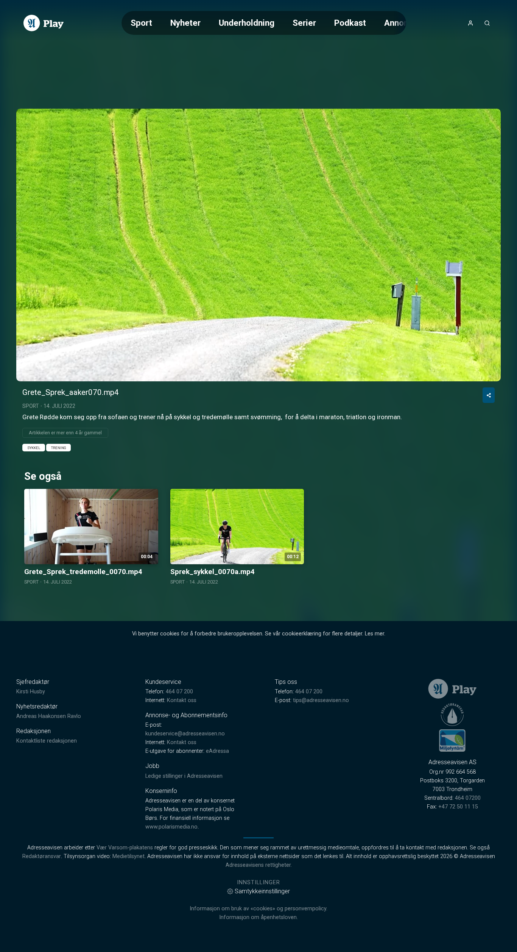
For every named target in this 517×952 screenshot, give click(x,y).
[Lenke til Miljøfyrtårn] (452, 740)
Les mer (374, 634)
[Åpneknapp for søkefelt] (487, 23)
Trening (58, 448)
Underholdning (246, 23)
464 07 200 (179, 691)
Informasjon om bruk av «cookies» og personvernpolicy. (258, 908)
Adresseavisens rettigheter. (259, 865)
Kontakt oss (181, 700)
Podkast (350, 23)
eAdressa (217, 751)
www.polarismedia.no (171, 827)
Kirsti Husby (30, 691)
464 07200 (468, 798)
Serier (304, 23)
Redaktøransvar (41, 856)
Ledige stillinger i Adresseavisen (184, 776)
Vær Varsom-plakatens (125, 847)
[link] (43, 23)
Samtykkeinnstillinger (262, 891)
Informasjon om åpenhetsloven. (258, 917)
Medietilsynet (128, 856)
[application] (258, 245)
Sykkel (33, 448)
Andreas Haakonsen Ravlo (48, 716)
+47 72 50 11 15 (458, 807)
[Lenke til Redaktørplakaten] (452, 714)
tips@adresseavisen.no (321, 700)
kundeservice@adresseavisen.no (185, 733)
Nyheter (185, 23)
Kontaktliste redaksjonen (46, 741)
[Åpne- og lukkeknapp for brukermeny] (470, 23)
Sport (141, 23)
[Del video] (489, 395)
